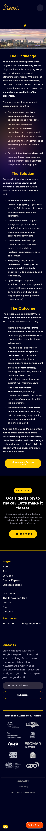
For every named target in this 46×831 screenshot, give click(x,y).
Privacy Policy (23, 781)
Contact (8, 602)
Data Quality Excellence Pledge (23, 792)
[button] (40, 7)
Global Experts (12, 580)
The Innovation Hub (15, 598)
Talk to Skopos (23, 533)
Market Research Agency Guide (22, 623)
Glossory (8, 611)
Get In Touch (34, 825)
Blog (5, 607)
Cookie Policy (23, 787)
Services (8, 576)
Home (6, 566)
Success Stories (12, 585)
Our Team (9, 593)
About (6, 571)
